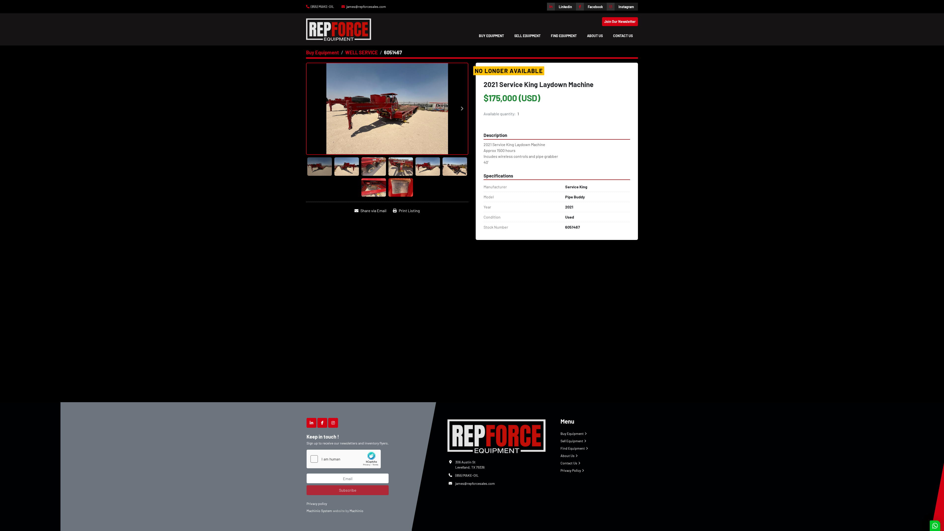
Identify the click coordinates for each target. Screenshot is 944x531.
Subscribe (347, 490)
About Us (595, 36)
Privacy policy (317, 504)
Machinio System (319, 511)
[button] (491, 36)
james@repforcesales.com (366, 6)
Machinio (356, 511)
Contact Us (623, 36)
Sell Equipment (527, 36)
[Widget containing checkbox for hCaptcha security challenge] (344, 459)
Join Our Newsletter (620, 21)
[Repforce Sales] (496, 435)
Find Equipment (564, 36)
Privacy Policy (570, 470)
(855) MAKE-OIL (322, 6)
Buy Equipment (491, 36)
